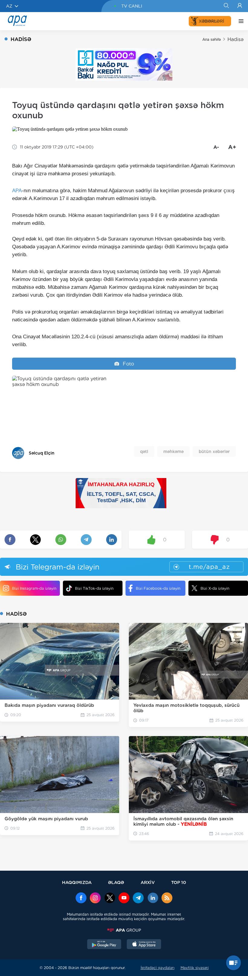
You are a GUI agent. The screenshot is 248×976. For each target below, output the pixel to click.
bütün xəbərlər (214, 451)
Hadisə (235, 39)
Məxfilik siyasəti (195, 967)
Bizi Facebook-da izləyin (158, 588)
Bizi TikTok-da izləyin (94, 588)
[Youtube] (124, 898)
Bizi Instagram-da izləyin (34, 588)
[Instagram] (95, 898)
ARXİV (148, 882)
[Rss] (167, 898)
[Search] (226, 6)
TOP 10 (178, 882)
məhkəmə (173, 451)
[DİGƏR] (239, 21)
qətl (144, 451)
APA (17, 190)
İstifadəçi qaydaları (158, 967)
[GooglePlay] (104, 945)
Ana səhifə (211, 39)
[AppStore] (144, 945)
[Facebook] (81, 898)
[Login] (239, 6)
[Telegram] (138, 898)
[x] (109, 898)
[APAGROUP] (124, 930)
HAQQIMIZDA (77, 882)
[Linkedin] (152, 898)
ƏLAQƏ (116, 882)
